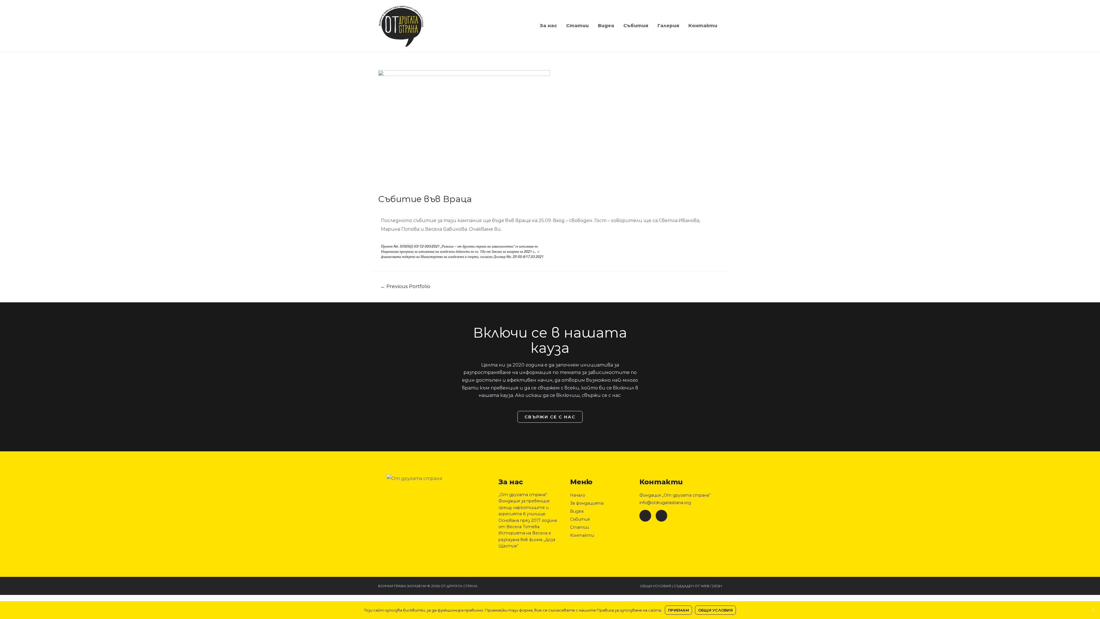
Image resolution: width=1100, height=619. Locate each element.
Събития (635, 25)
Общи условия (655, 586)
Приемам (678, 610)
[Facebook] (645, 516)
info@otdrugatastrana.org (665, 502)
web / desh (711, 586)
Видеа (606, 25)
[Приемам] (1093, 610)
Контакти (702, 25)
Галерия (668, 25)
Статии (577, 25)
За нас (548, 25)
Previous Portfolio (405, 286)
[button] (550, 417)
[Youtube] (661, 516)
